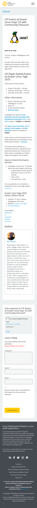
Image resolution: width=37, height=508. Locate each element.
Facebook (8, 217)
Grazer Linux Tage (20, 204)
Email (7, 378)
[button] (3, 504)
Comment (9, 351)
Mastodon (8, 213)
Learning (24, 142)
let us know (24, 489)
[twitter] (18, 457)
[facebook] (14, 457)
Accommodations (14, 206)
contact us (8, 188)
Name (7, 368)
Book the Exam (13, 110)
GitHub (7, 219)
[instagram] (23, 457)
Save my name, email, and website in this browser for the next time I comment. (17, 392)
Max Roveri (11, 241)
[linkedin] (10, 457)
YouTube (8, 221)
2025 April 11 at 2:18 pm (13, 324)
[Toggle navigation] (32, 4)
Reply (8, 331)
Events (6, 11)
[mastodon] (27, 457)
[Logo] (9, 4)
